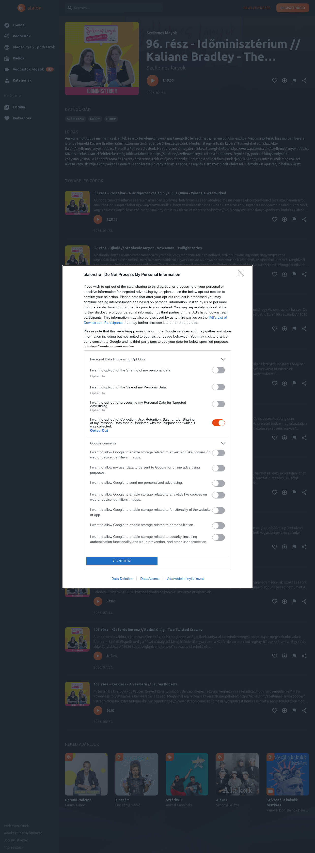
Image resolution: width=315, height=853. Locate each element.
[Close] (242, 275)
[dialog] (157, 426)
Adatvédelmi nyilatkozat (185, 579)
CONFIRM (122, 561)
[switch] (218, 370)
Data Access (149, 579)
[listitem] (157, 359)
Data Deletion (122, 579)
